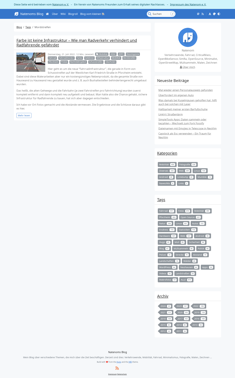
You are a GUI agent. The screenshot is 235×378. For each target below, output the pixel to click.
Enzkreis (166, 229)
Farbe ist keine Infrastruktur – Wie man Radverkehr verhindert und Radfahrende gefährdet (76, 42)
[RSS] (202, 13)
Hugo (164, 242)
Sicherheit (196, 242)
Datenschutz (122, 374)
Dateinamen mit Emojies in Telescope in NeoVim (187, 128)
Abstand (199, 254)
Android (165, 176)
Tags (28, 27)
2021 (166, 312)
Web (184, 170)
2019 (199, 312)
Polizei (64, 62)
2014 (181, 324)
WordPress (167, 267)
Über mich (189, 67)
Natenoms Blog (31, 14)
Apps (207, 267)
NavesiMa (166, 183)
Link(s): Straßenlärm (170, 114)
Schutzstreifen (96, 62)
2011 (181, 331)
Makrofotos (167, 279)
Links (182, 183)
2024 (165, 306)
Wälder (189, 260)
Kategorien (167, 153)
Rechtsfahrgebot (78, 62)
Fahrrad (52, 58)
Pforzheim (53, 62)
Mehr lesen (24, 115)
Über (55, 14)
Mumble (204, 176)
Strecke (182, 254)
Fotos (183, 210)
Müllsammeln (183, 248)
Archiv (162, 296)
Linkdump (184, 176)
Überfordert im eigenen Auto (176, 95)
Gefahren (89, 58)
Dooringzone (133, 54)
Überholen (111, 62)
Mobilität (103, 54)
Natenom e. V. (60, 4)
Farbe (79, 58)
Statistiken (187, 229)
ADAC (113, 54)
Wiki (63, 14)
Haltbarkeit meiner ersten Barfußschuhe (183, 109)
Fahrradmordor (66, 58)
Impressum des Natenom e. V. (188, 4)
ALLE (186, 279)
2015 (165, 324)
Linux (199, 170)
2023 (181, 306)
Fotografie (187, 164)
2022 (198, 306)
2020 (182, 312)
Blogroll (73, 14)
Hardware (167, 235)
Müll (179, 242)
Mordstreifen (129, 58)
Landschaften (168, 260)
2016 (199, 318)
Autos (198, 223)
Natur (165, 223)
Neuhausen (188, 267)
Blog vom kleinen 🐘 (92, 14)
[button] (210, 14)
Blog (19, 27)
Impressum (112, 374)
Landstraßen (185, 273)
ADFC (121, 54)
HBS (130, 362)
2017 (182, 318)
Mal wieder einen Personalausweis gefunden (185, 90)
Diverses (166, 170)
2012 (165, 331)
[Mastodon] (198, 13)
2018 (166, 318)
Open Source (190, 217)
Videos (165, 273)
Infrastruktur (103, 58)
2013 (197, 324)
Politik (203, 248)
